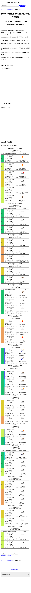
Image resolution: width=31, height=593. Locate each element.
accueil (2, 9)
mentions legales (15, 569)
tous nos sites (6, 574)
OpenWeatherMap (6, 555)
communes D (9, 9)
